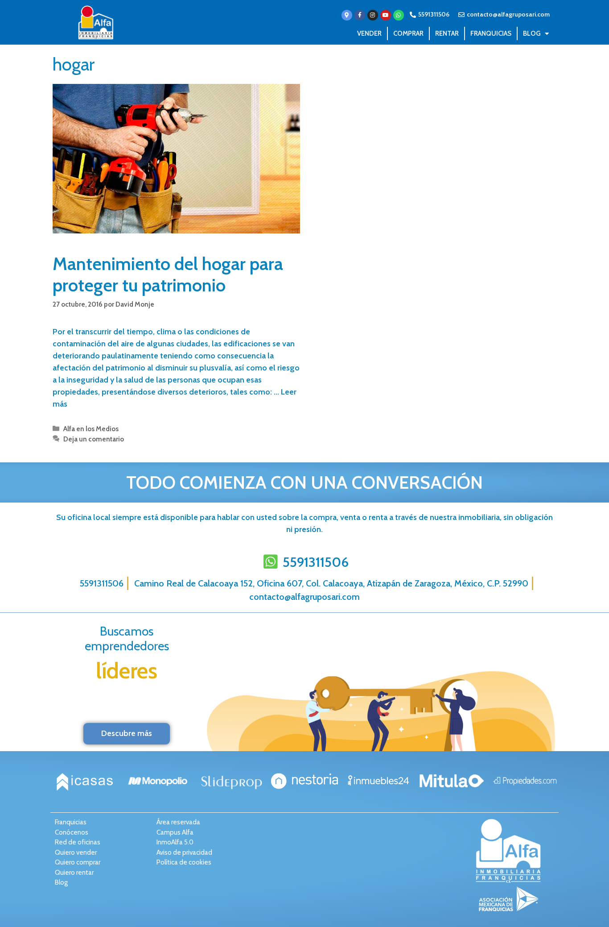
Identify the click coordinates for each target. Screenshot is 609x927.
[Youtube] (385, 15)
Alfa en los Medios (91, 428)
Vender (369, 33)
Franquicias (490, 33)
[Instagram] (372, 15)
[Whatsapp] (398, 15)
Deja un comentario (93, 439)
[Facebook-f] (359, 15)
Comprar (408, 33)
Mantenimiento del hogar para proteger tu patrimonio (168, 274)
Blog (531, 33)
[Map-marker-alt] (347, 15)
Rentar (447, 33)
